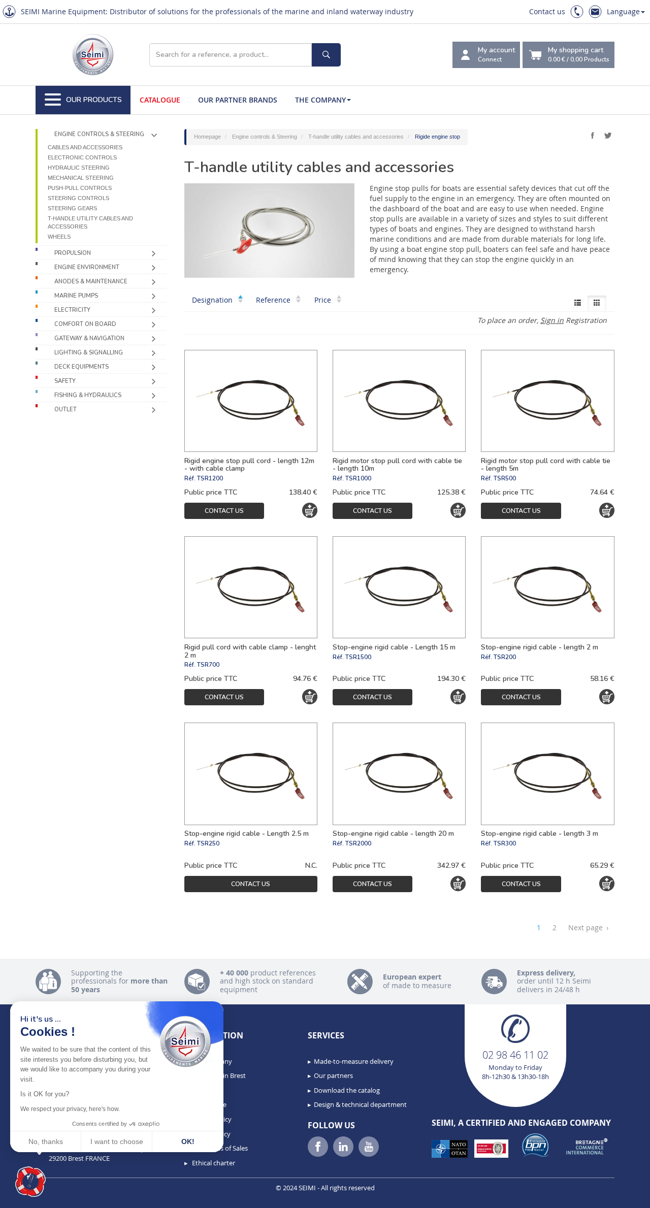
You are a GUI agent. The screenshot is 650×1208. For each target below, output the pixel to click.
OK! (187, 1141)
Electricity (72, 310)
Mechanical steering (81, 178)
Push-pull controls (80, 188)
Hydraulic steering (79, 168)
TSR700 (208, 665)
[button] (30, 1181)
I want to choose (116, 1141)
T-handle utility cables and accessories (90, 222)
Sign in (552, 320)
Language (623, 11)
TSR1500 (358, 657)
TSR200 (505, 657)
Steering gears (72, 208)
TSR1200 (210, 478)
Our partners (333, 1075)
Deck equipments (81, 367)
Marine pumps (76, 296)
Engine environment (86, 267)
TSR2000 (358, 843)
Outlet (65, 409)
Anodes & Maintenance (90, 281)
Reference (274, 300)
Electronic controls (82, 157)
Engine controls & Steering (99, 134)
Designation (213, 300)
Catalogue (160, 100)
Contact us (547, 11)
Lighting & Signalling (88, 352)
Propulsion (72, 253)
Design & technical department (360, 1104)
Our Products (94, 100)
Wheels (59, 237)
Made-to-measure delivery (354, 1061)
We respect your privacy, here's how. (70, 1109)
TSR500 (505, 478)
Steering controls (78, 198)
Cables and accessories (85, 147)
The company (320, 100)
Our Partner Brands (237, 100)
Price (323, 300)
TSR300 (505, 843)
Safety (65, 381)
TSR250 (208, 843)
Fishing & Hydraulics (87, 395)
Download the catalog (347, 1090)
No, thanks (45, 1141)
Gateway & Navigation (89, 338)
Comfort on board (85, 324)
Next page (588, 927)
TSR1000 (358, 478)
